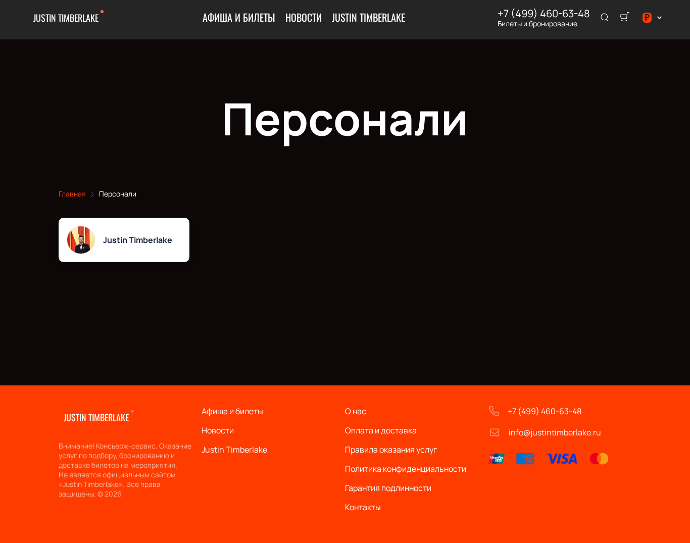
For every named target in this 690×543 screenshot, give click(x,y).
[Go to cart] (624, 18)
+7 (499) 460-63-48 (544, 14)
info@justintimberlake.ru (555, 432)
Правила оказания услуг (391, 449)
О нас (355, 411)
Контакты (363, 507)
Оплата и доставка (381, 430)
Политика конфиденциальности (405, 468)
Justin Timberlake (65, 17)
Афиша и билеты (239, 17)
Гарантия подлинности (388, 487)
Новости (303, 17)
